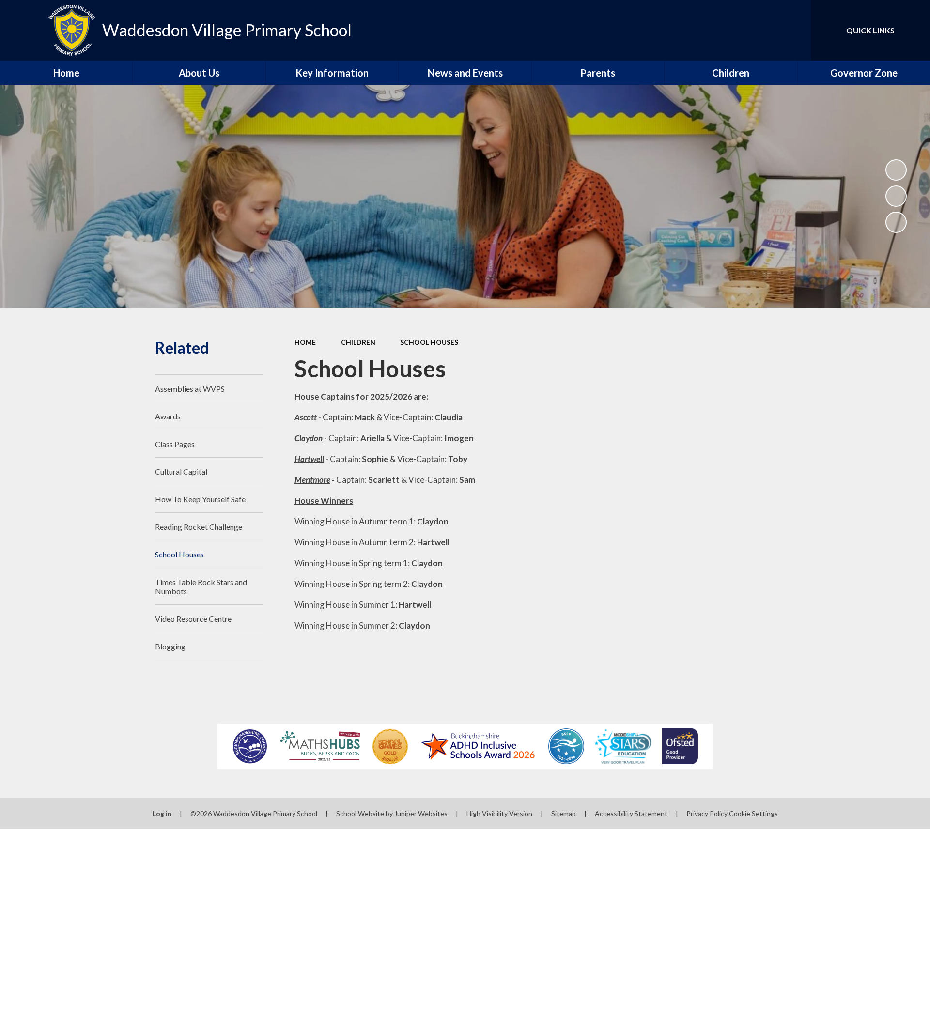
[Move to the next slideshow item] (896, 222)
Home (305, 342)
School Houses (429, 342)
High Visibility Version (499, 813)
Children (358, 342)
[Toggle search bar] (794, 30)
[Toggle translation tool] (760, 30)
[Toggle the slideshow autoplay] (896, 170)
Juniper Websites (421, 813)
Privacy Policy (707, 813)
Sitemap (563, 813)
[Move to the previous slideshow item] (896, 196)
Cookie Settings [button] (753, 813)
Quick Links (870, 30)
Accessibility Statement (631, 813)
